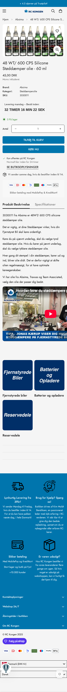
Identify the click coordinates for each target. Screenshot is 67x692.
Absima (19, 19)
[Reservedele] (18, 415)
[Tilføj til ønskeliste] (57, 31)
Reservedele (11, 435)
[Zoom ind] (57, 50)
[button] (60, 11)
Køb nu (33, 149)
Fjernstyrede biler (15, 395)
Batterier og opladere (49, 395)
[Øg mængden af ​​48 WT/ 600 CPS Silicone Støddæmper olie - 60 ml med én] (60, 129)
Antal (5, 128)
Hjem (6, 19)
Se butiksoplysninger (22, 167)
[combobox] (33, 663)
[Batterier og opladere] (49, 375)
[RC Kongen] (33, 11)
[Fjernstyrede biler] (18, 375)
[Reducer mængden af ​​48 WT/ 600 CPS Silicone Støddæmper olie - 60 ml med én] (16, 129)
